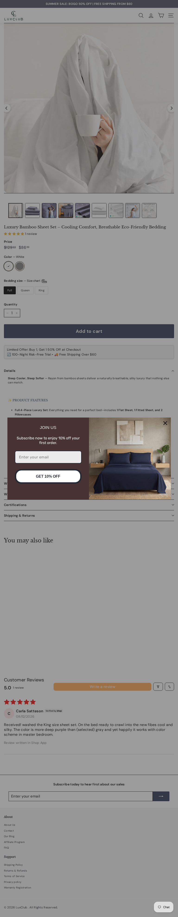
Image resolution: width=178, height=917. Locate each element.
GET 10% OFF (48, 476)
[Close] (165, 423)
